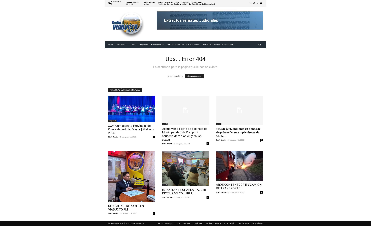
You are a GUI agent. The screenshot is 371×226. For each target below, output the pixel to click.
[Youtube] (261, 3)
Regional (112, 121)
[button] (259, 44)
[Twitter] (257, 3)
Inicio (160, 223)
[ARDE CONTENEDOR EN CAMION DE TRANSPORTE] (239, 166)
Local (165, 124)
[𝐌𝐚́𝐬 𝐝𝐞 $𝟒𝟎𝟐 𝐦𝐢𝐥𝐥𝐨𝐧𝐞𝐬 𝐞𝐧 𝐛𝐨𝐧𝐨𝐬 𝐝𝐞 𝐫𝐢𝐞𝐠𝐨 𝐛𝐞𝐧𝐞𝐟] (239, 110)
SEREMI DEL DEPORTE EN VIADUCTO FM (126, 207)
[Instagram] (254, 3)
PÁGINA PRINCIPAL (194, 76)
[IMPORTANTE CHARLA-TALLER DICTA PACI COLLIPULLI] (185, 168)
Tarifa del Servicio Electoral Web (250, 223)
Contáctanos (198, 223)
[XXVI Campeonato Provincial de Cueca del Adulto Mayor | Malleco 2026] (131, 109)
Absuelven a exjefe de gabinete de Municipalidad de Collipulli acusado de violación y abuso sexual (184, 134)
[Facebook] (250, 3)
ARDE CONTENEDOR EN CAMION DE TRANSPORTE (239, 186)
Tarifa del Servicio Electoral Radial (220, 223)
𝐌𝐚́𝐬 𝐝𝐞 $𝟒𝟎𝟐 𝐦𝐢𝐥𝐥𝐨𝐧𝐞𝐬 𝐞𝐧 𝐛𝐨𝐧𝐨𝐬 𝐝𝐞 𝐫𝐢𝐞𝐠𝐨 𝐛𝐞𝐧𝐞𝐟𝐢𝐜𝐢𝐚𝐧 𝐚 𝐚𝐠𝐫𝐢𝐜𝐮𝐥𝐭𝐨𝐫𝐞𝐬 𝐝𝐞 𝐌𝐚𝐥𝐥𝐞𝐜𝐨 (238, 132)
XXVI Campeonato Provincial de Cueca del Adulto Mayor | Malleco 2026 (131, 129)
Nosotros (169, 223)
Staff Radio (113, 137)
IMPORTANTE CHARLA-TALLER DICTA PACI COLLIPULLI (184, 191)
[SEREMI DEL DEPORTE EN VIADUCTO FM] (131, 176)
